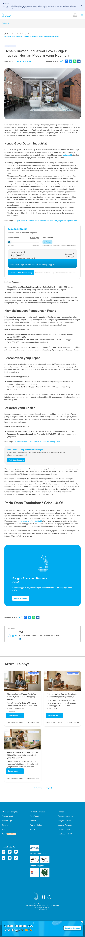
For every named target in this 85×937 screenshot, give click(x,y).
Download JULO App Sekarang (21, 273)
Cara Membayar (64, 829)
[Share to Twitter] (70, 61)
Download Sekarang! (72, 928)
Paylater (33, 820)
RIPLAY (33, 829)
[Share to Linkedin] (79, 61)
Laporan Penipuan (65, 825)
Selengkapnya (13, 715)
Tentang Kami (7, 816)
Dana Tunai (34, 816)
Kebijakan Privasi (64, 820)
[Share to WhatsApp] (74, 61)
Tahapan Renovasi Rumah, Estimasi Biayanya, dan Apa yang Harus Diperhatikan (45, 220)
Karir (8, 834)
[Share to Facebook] (66, 61)
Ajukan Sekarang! (20, 598)
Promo (4, 829)
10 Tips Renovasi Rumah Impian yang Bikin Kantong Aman (37, 442)
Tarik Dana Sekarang (16, 460)
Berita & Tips (22, 34)
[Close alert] (81, 5)
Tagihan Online (36, 825)
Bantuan (5, 825)
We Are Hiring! (11, 834)
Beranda (10, 34)
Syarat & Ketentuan (65, 816)
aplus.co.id (67, 155)
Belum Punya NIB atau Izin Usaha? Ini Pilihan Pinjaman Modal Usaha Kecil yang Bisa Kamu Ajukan (22, 755)
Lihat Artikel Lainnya (41, 788)
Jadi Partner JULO (65, 834)
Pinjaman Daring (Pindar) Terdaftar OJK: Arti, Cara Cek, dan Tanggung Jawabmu (21, 697)
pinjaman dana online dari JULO (30, 521)
